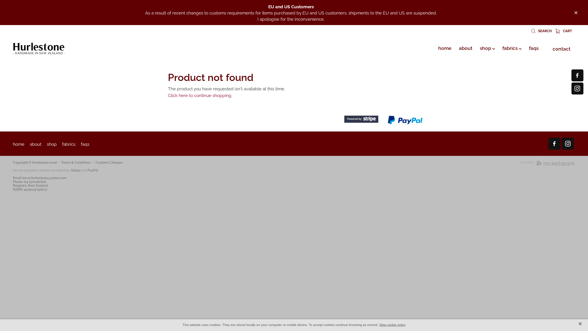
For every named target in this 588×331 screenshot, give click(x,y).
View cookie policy (392, 325)
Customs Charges (109, 162)
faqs (534, 47)
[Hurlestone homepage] (69, 48)
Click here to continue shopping (199, 95)
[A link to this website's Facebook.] (577, 75)
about (465, 47)
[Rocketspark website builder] (547, 164)
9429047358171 (35, 189)
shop (486, 47)
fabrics (510, 47)
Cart (567, 30)
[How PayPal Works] (405, 123)
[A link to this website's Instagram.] (577, 88)
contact (562, 48)
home (445, 47)
